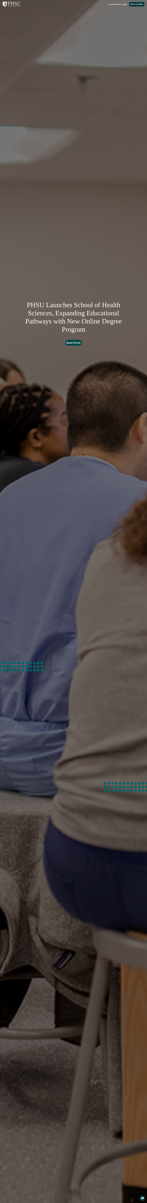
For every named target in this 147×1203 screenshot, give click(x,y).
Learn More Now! (114, 4)
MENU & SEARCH (136, 4)
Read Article (73, 342)
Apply (125, 4)
